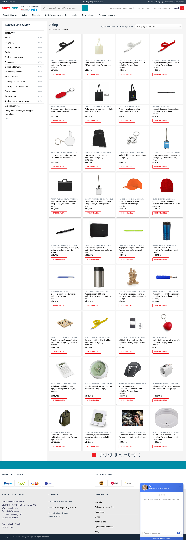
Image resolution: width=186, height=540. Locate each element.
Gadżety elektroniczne (15, 81)
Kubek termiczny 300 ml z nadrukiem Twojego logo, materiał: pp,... (98, 296)
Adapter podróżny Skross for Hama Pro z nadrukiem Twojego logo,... (166, 387)
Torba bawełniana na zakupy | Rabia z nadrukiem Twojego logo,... (132, 110)
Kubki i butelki (71, 15)
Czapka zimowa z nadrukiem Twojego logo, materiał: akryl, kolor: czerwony (166, 203)
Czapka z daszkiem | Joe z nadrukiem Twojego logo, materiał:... (129, 203)
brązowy (9, 33)
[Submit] (85, 8)
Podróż (8, 52)
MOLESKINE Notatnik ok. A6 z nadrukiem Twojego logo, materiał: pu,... (132, 342)
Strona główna (55, 30)
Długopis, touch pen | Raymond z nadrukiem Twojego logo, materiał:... (63, 296)
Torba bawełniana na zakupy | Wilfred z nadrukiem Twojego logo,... (99, 64)
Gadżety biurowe (10, 15)
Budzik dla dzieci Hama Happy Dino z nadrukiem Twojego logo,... (98, 387)
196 (132, 455)
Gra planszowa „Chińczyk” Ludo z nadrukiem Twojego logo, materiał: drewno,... (64, 342)
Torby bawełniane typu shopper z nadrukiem (20, 112)
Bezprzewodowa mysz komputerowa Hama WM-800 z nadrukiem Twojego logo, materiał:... (131, 389)
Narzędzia (9, 62)
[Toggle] (43, 37)
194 (119, 455)
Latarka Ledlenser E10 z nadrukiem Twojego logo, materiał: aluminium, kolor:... (132, 437)
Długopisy (36, 15)
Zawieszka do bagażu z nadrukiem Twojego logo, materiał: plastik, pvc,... (166, 157)
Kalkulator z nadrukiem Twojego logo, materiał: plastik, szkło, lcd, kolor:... (63, 388)
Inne (121, 15)
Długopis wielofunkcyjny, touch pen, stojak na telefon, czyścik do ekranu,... (65, 250)
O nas (97, 517)
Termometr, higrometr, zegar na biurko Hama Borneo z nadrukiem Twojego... (98, 437)
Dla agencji (159, 2)
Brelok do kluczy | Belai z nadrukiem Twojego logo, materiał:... (64, 110)
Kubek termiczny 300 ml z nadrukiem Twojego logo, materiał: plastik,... (165, 250)
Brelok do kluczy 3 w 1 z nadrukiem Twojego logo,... (132, 156)
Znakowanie (179, 2)
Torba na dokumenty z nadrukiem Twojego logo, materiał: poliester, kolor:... (64, 203)
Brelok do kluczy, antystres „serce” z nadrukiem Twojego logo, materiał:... (166, 342)
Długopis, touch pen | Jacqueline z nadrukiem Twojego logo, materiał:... (165, 111)
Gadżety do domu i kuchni (16, 86)
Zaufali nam (169, 2)
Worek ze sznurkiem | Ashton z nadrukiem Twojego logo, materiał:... (96, 157)
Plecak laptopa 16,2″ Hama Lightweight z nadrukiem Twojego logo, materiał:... (64, 437)
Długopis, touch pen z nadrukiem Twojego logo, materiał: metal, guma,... (131, 250)
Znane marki (10, 96)
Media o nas (100, 522)
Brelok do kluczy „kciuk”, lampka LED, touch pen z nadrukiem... (63, 156)
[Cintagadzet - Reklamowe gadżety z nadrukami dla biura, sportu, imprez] (10, 8)
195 (125, 455)
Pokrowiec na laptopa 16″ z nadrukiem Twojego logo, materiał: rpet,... (98, 250)
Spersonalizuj (59, 74)
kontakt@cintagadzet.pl (65, 507)
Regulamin (100, 512)
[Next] (138, 455)
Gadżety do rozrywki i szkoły (17, 101)
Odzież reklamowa (53, 15)
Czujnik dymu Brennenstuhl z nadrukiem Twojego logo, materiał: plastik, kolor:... (165, 437)
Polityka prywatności (104, 507)
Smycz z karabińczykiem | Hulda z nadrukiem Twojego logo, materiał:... (64, 65)
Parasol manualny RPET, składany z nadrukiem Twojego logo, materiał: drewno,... (166, 296)
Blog (97, 531)
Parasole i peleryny (107, 15)
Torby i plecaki (88, 15)
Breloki (24, 15)
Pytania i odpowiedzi (104, 526)
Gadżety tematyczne (14, 57)
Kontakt (150, 2)
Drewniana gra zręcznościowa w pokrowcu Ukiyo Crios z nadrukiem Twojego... (132, 296)
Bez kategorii (11, 106)
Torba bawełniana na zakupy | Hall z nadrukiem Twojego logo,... (99, 110)
